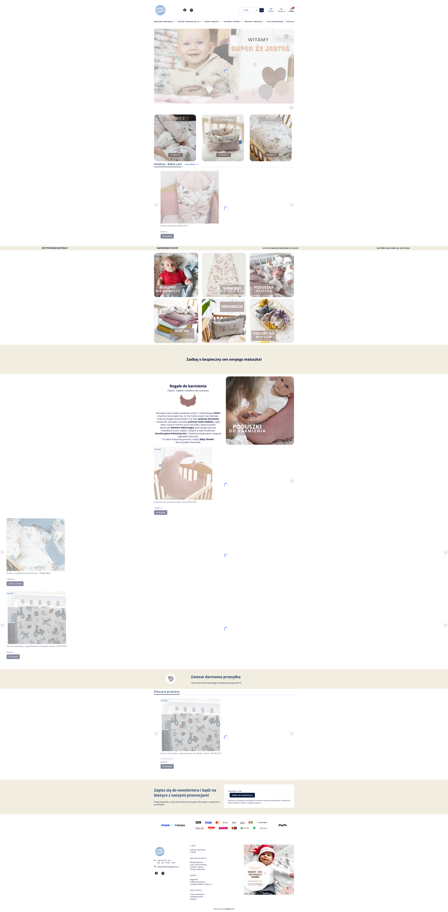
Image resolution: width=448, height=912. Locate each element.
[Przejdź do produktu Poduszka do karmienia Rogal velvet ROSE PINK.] (183, 473)
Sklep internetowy (223, 909)
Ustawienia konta (196, 897)
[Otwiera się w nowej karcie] (184, 10)
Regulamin (194, 879)
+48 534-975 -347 (164, 860)
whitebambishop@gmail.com (168, 867)
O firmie (193, 852)
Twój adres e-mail (234, 791)
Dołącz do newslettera (242, 795)
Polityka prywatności (197, 882)
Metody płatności (196, 862)
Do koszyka (167, 236)
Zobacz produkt (15, 584)
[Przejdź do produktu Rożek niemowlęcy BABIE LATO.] (190, 197)
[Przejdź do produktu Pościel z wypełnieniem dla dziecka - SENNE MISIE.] (36, 544)
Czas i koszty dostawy (198, 865)
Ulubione (193, 899)
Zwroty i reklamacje (197, 869)
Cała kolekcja (190, 164)
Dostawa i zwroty (196, 867)
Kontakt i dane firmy (197, 850)
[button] (261, 10)
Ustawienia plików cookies (200, 884)
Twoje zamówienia (197, 894)
